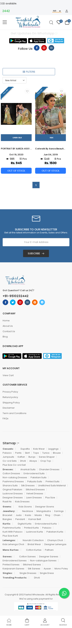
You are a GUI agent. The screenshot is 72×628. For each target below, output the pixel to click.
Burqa (31, 457)
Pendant (20, 519)
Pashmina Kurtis (12, 528)
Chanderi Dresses (49, 469)
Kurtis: (7, 524)
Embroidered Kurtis (46, 524)
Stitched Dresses (35, 489)
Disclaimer (9, 407)
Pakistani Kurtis (54, 532)
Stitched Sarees (32, 564)
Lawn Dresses (34, 497)
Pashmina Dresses (13, 481)
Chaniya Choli (55, 540)
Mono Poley (61, 568)
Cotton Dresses (11, 473)
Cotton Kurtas (33, 550)
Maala (38, 515)
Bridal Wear (34, 544)
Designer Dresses (13, 497)
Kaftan (21, 457)
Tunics (45, 453)
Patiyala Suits (34, 481)
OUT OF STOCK (16, 170)
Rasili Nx (7, 501)
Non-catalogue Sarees (43, 560)
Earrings (59, 511)
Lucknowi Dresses (13, 493)
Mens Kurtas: (11, 550)
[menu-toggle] (5, 22)
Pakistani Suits (38, 477)
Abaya (33, 461)
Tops (36, 453)
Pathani (49, 550)
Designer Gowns (44, 506)
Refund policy (10, 397)
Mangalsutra (44, 511)
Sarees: (7, 556)
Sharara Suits (10, 485)
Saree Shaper (47, 457)
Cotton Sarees (27, 556)
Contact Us (9, 331)
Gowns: (7, 506)
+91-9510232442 (15, 296)
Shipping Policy (11, 402)
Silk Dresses (28, 485)
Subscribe (34, 253)
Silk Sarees (34, 568)
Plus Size (50, 497)
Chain (57, 515)
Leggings (53, 449)
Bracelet (7, 515)
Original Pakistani (12, 489)
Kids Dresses (22, 501)
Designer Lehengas (55, 544)
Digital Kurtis (24, 524)
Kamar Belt (34, 519)
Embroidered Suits (34, 473)
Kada (28, 515)
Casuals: (8, 449)
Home (6, 320)
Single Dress (47, 573)
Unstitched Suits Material (52, 485)
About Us (8, 326)
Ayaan (47, 568)
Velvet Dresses (34, 493)
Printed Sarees (11, 564)
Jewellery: (9, 511)
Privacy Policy (10, 391)
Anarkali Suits (27, 469)
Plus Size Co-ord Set (14, 465)
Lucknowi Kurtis (34, 532)
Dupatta (25, 449)
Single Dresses (28, 573)
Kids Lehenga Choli (13, 544)
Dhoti (23, 461)
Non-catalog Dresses (15, 477)
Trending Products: (15, 578)
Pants (18, 453)
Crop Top (45, 461)
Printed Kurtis (31, 528)
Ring (47, 515)
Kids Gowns (25, 506)
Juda (18, 515)
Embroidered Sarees (15, 560)
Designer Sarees (48, 556)
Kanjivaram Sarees (13, 568)
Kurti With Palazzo (13, 532)
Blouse (57, 453)
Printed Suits (52, 481)
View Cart (8, 375)
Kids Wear (39, 449)
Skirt (27, 453)
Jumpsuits (8, 457)
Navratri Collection (33, 540)
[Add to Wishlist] (27, 91)
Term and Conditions (14, 413)
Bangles (7, 519)
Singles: (8, 573)
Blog (5, 336)
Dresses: (8, 469)
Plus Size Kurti (10, 536)
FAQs (5, 418)
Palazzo (7, 453)
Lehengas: (9, 540)
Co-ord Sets (10, 461)
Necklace (27, 511)
